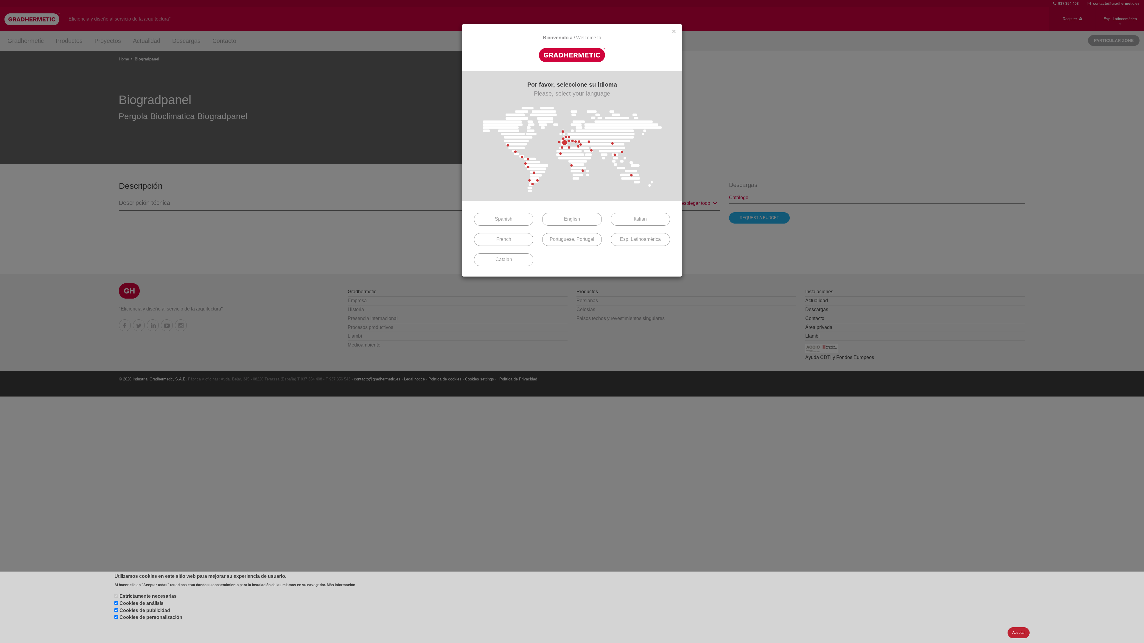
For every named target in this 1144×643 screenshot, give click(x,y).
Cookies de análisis (141, 603)
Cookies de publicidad (144, 610)
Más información (341, 585)
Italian (640, 218)
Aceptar (1018, 632)
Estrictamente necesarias (148, 596)
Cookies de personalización (150, 617)
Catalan (503, 259)
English (572, 218)
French (503, 239)
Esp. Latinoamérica (640, 239)
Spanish (503, 218)
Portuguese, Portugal (572, 239)
